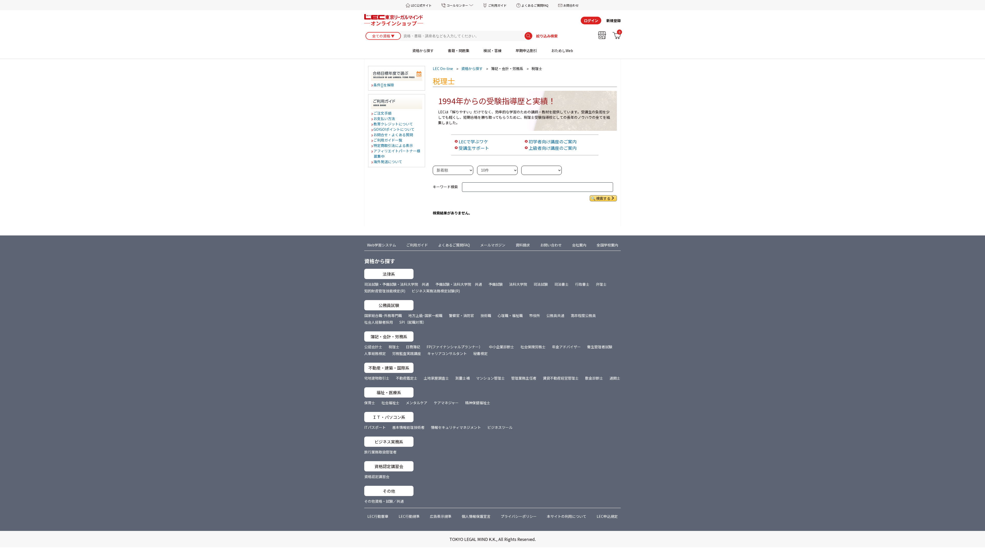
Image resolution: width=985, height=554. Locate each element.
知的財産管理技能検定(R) (384, 290)
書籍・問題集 (458, 50)
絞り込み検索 (547, 35)
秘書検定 (480, 353)
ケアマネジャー (446, 402)
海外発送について (388, 161)
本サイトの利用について (566, 516)
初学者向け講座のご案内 (553, 141)
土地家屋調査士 (436, 378)
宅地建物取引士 (376, 378)
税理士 (394, 346)
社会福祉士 (390, 402)
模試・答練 (492, 50)
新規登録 (613, 20)
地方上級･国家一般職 (425, 315)
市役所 (534, 315)
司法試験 (541, 284)
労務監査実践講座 (406, 353)
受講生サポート (474, 148)
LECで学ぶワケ (473, 141)
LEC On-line (443, 68)
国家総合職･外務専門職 (383, 315)
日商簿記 (413, 346)
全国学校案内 (607, 245)
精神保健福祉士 (477, 402)
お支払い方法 (384, 118)
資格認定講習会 (376, 476)
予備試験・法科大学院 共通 (458, 284)
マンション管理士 (490, 378)
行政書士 (582, 284)
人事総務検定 (375, 353)
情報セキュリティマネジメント (456, 427)
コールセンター (457, 5)
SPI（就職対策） (412, 322)
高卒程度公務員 (583, 315)
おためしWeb (562, 50)
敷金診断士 (594, 378)
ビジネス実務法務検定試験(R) (436, 290)
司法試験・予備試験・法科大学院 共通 (396, 284)
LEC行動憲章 (377, 516)
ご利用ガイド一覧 (388, 140)
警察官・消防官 (461, 315)
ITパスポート (375, 427)
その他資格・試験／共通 (384, 501)
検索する (603, 198)
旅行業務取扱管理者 (380, 451)
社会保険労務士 (533, 346)
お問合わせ (571, 5)
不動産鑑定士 (406, 378)
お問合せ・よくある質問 (393, 134)
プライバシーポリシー (519, 516)
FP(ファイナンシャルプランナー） (454, 346)
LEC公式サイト (421, 5)
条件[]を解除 (384, 84)
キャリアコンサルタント (447, 353)
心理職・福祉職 (510, 315)
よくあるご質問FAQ (534, 5)
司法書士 (561, 284)
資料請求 (523, 245)
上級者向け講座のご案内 (553, 148)
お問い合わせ (551, 245)
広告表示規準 (440, 516)
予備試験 (495, 284)
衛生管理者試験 (599, 346)
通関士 (614, 378)
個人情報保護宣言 (476, 516)
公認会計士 (373, 346)
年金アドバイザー (566, 346)
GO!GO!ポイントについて (394, 129)
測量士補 (462, 378)
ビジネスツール (500, 427)
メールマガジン (492, 245)
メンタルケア (416, 402)
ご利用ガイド (497, 5)
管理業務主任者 (523, 378)
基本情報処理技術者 (408, 427)
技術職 (485, 315)
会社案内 (579, 245)
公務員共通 (555, 315)
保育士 (369, 402)
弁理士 (601, 284)
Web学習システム (381, 245)
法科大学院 (518, 284)
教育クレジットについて (393, 123)
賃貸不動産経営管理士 (561, 378)
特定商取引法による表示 (393, 145)
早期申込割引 (526, 50)
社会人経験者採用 (378, 322)
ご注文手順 (383, 113)
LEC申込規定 (607, 516)
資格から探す (423, 50)
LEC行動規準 (409, 516)
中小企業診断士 (501, 346)
